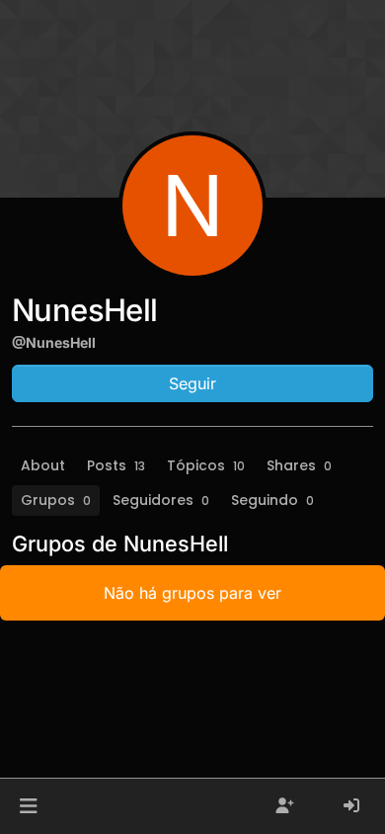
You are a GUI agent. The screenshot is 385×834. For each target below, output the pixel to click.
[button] (28, 806)
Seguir (192, 383)
